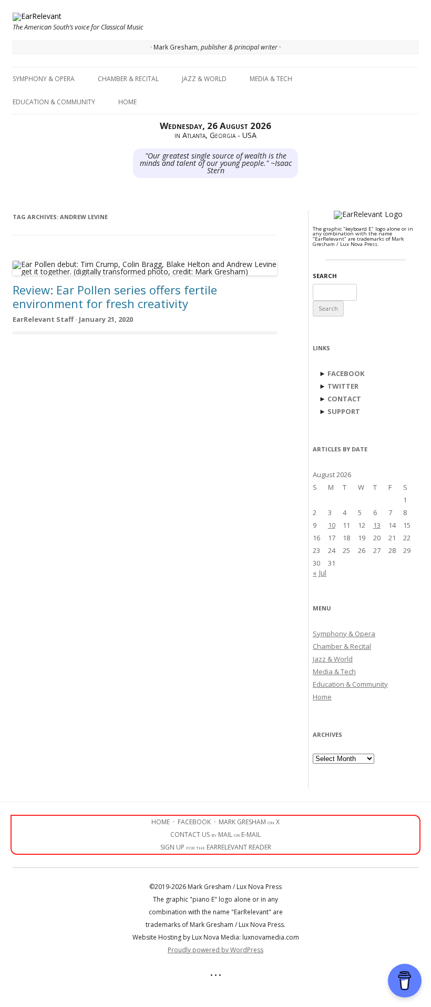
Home (127, 101)
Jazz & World (204, 78)
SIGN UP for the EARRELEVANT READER (215, 847)
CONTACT (344, 398)
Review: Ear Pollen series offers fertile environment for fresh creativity (115, 296)
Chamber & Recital (128, 78)
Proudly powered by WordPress (215, 949)
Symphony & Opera (44, 78)
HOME (160, 821)
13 (377, 525)
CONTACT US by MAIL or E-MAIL (215, 834)
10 (331, 525)
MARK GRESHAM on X (249, 821)
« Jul (319, 573)
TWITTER (342, 386)
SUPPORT (343, 411)
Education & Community (54, 101)
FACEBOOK (345, 373)
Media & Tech (271, 78)
